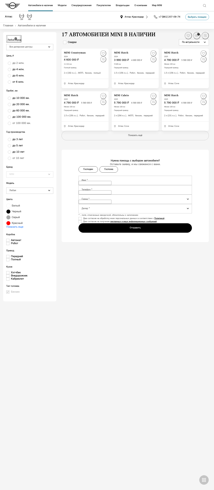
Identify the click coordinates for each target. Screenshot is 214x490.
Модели (62, 5)
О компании (140, 5)
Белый (16, 205)
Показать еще (14, 227)
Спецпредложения (81, 5)
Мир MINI (157, 5)
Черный (16, 211)
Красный (17, 223)
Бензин (15, 292)
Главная (8, 25)
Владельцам (122, 5)
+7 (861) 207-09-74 (169, 17)
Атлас (8, 16)
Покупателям (104, 5)
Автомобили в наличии (40, 5)
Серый (16, 217)
